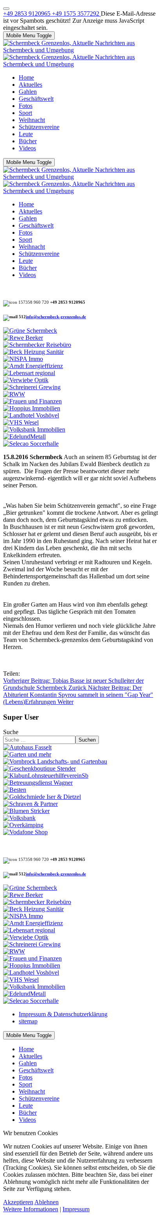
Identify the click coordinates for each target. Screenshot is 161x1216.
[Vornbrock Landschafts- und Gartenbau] (55, 761)
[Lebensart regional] (29, 373)
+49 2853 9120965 (27, 13)
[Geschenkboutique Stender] (39, 768)
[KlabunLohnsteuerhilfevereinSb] (45, 775)
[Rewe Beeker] (23, 337)
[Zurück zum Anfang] (6, 8)
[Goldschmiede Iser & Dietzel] (42, 796)
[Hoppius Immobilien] (31, 408)
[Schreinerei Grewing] (32, 387)
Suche (10, 732)
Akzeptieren (18, 1202)
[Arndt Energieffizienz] (33, 366)
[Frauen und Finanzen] (32, 401)
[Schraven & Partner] (30, 803)
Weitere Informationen (30, 1209)
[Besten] (14, 789)
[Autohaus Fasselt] (27, 747)
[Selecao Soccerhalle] (31, 443)
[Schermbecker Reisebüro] (37, 344)
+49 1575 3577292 (76, 13)
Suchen (87, 740)
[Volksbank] (19, 818)
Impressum (76, 1209)
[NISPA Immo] (23, 359)
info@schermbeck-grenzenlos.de (56, 317)
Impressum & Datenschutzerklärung (63, 1014)
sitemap (28, 1021)
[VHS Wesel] (21, 422)
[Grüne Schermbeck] (30, 330)
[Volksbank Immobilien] (34, 429)
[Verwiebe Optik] (25, 380)
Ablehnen (46, 1202)
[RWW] (14, 394)
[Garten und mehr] (27, 754)
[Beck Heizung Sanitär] (33, 351)
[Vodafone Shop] (25, 832)
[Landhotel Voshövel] (31, 415)
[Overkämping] (23, 825)
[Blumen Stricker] (26, 811)
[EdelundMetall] (24, 436)
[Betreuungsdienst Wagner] (38, 782)
